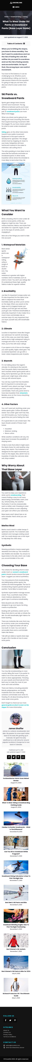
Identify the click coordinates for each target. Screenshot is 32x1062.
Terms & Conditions (9, 1037)
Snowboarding (16, 17)
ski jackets (24, 393)
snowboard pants (13, 111)
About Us (6, 1030)
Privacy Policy (7, 1035)
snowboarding (16, 495)
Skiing (25, 17)
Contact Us (7, 1032)
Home (6, 17)
